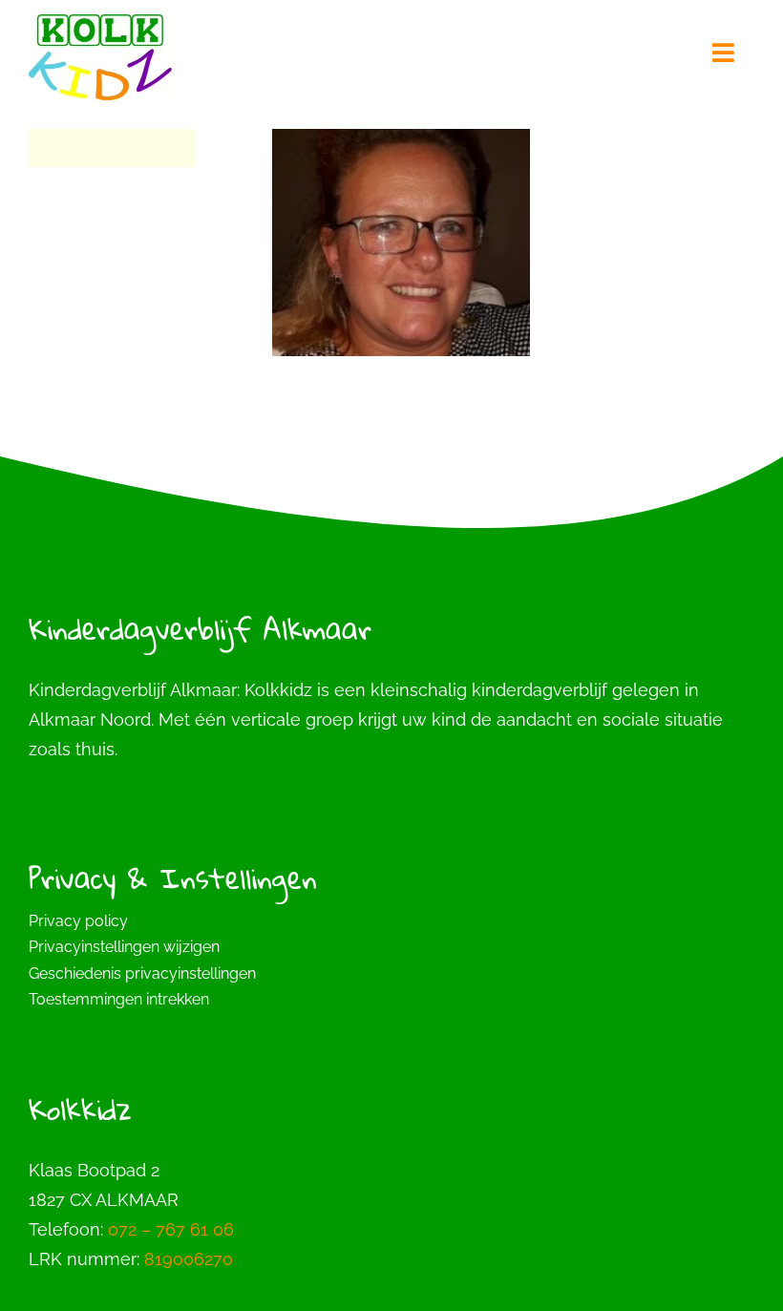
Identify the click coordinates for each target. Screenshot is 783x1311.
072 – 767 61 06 (171, 1229)
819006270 (188, 1259)
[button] (391, 947)
